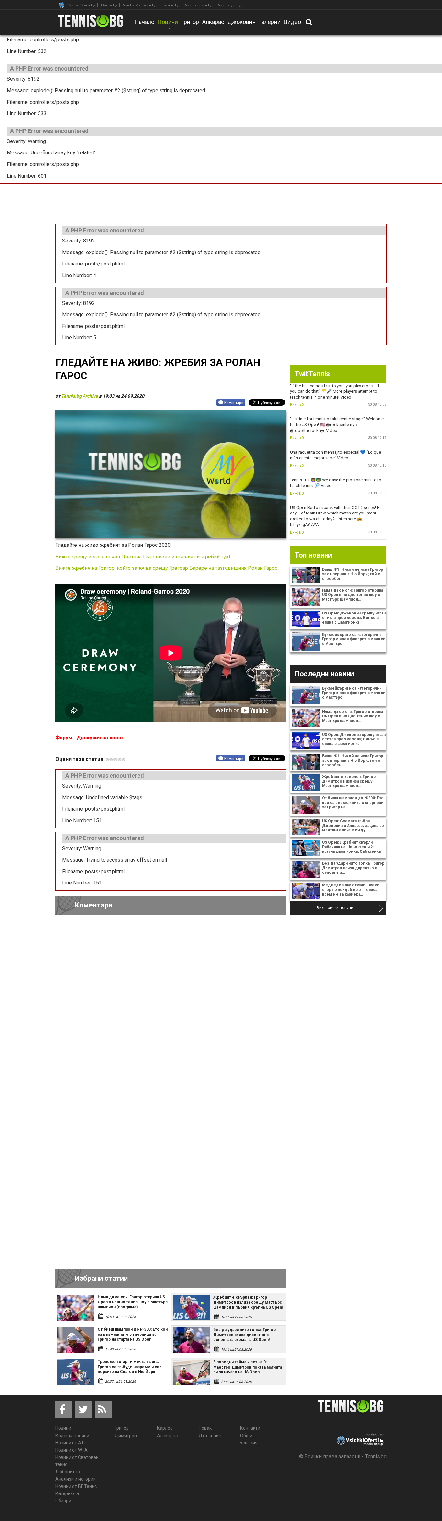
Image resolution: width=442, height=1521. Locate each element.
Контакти (250, 1428)
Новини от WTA (71, 1450)
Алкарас (213, 21)
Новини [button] (168, 26)
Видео (292, 21)
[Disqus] (170, 1009)
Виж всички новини (335, 908)
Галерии (270, 21)
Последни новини (324, 674)
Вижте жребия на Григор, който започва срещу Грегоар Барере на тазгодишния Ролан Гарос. (166, 568)
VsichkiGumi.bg (199, 5)
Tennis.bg (171, 5)
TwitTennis (312, 374)
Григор (190, 21)
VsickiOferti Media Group (61, 5)
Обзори (63, 1500)
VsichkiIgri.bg (230, 5)
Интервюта (67, 1493)
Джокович (241, 21)
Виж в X (297, 404)
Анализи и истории (75, 1479)
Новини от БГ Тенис (76, 1486)
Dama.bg (109, 5)
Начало (144, 21)
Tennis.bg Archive (79, 396)
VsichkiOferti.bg (81, 5)
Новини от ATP (71, 1442)
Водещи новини (72, 1435)
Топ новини (313, 555)
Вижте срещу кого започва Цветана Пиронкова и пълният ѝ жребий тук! (143, 557)
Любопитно (67, 1471)
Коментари (234, 403)
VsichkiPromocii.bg (140, 5)
